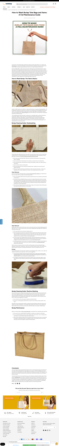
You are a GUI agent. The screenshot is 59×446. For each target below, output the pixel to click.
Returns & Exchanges (21, 423)
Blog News (33, 433)
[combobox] (32, 4)
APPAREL (19, 7)
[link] (53, 4)
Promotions (19, 429)
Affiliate (32, 430)
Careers (32, 429)
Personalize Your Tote (6, 423)
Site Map (4, 436)
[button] (56, 443)
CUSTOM (13, 7)
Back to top (29, 416)
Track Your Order (20, 426)
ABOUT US (28, 7)
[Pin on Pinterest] (19, 384)
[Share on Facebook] (17, 384)
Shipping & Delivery (20, 427)
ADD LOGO (5, 8)
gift (22, 112)
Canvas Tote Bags (6, 426)
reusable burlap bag (40, 242)
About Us (33, 423)
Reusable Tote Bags (6, 424)
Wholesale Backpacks (7, 430)
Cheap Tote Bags (6, 429)
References (33, 427)
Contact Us (33, 424)
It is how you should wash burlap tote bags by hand (29, 156)
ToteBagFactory (17, 377)
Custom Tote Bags (6, 433)
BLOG (24, 7)
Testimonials (33, 426)
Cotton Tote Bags (6, 427)
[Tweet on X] (15, 384)
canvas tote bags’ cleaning (35, 173)
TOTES (4, 7)
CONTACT (33, 7)
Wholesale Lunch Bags (7, 432)
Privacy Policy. (47, 442)
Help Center (19, 424)
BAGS (9, 7)
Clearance (19, 430)
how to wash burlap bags (26, 311)
